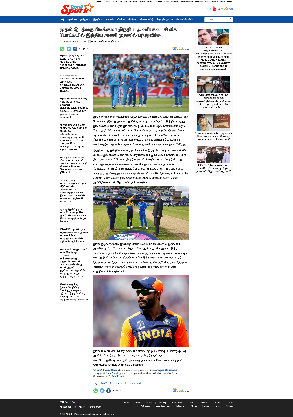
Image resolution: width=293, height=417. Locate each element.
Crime (107, 1)
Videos (142, 1)
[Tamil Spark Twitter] (210, 9)
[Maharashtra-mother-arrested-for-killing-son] (213, 37)
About (207, 1)
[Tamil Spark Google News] (231, 8)
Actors (166, 1)
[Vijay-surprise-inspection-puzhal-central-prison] (213, 155)
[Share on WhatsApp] (62, 48)
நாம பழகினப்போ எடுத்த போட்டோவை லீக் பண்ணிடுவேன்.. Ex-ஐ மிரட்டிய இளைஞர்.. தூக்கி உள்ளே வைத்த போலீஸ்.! (213, 101)
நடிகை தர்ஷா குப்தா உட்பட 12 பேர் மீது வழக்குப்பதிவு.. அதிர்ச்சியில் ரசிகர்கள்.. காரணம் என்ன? (73, 62)
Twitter (80, 407)
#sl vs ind (135, 383)
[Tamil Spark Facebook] (207, 9)
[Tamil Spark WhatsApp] (222, 9)
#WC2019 (117, 41)
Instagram (95, 407)
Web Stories (133, 1)
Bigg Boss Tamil (187, 1)
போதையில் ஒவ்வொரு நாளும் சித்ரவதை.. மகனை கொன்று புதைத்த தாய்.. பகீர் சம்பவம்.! (213, 136)
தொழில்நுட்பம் (165, 19)
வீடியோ (121, 19)
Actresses (174, 1)
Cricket (114, 1)
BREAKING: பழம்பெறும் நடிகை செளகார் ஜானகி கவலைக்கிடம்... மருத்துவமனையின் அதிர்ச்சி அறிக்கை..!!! (74, 235)
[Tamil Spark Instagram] (219, 9)
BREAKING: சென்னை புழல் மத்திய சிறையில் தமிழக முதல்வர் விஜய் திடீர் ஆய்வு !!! (213, 168)
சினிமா (132, 19)
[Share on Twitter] (69, 49)
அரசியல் (72, 19)
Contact (230, 1)
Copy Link (85, 49)
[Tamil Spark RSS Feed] (226, 8)
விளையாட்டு (146, 19)
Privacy (215, 1)
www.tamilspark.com (86, 414)
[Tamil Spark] (77, 9)
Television (199, 1)
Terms (222, 1)
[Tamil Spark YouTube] (214, 8)
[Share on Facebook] (75, 49)
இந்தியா (97, 19)
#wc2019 (106, 383)
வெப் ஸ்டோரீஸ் (184, 19)
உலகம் (110, 19)
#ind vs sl (120, 383)
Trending (123, 1)
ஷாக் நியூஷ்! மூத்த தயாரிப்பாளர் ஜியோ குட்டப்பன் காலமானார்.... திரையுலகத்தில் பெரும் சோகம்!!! (74, 215)
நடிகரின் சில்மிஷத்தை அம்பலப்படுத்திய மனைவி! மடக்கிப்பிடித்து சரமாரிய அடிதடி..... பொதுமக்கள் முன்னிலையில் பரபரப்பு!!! (74, 108)
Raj (95, 41)
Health (149, 1)
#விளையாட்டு (106, 41)
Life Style (158, 1)
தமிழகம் (85, 19)
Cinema (99, 1)
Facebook (66, 407)
